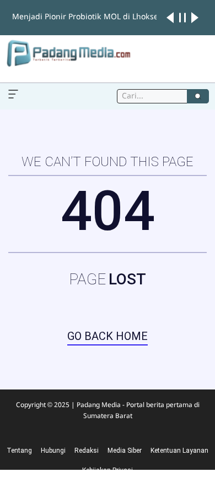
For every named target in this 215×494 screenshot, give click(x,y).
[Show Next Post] (194, 18)
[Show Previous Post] (170, 18)
